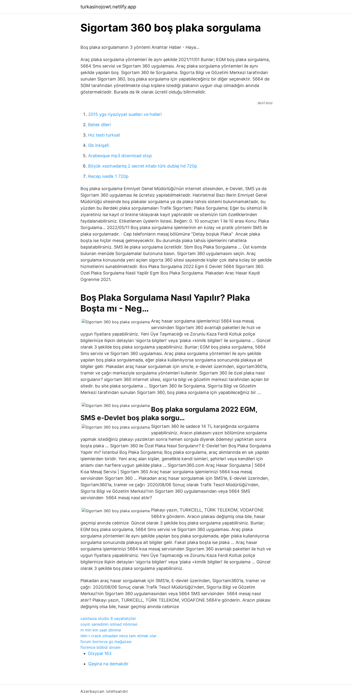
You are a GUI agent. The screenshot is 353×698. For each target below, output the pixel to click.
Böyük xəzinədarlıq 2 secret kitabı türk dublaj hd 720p (142, 165)
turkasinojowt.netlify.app (108, 6)
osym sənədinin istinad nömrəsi (108, 624)
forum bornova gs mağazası (106, 641)
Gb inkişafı (98, 145)
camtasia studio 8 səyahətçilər (108, 618)
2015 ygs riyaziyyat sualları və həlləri (125, 114)
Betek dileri (99, 124)
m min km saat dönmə (100, 630)
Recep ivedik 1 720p (108, 176)
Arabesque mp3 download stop (120, 155)
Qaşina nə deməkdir (108, 663)
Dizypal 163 (99, 653)
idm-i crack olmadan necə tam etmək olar (118, 635)
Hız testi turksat (104, 134)
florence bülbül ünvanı (100, 647)
